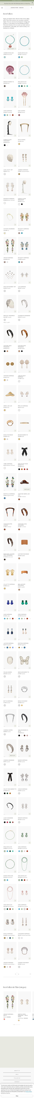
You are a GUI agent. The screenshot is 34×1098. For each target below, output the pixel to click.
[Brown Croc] (4, 559)
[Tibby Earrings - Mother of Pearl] (10, 452)
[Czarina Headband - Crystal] (10, 748)
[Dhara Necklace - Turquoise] (24, 41)
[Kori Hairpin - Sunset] (24, 99)
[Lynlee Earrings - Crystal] (24, 777)
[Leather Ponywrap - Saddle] (24, 542)
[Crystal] (7, 262)
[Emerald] (7, 793)
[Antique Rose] (27, 469)
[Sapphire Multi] (4, 498)
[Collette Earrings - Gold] (10, 572)
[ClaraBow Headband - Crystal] (24, 304)
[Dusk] (4, 86)
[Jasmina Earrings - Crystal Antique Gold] (24, 158)
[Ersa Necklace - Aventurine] (10, 835)
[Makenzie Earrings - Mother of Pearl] (10, 187)
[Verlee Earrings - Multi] (10, 246)
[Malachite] (22, 86)
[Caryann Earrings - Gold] (10, 364)
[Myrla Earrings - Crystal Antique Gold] (10, 922)
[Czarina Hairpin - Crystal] (10, 718)
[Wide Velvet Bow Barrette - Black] (24, 452)
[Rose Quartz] (10, 115)
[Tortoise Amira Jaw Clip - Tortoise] (24, 482)
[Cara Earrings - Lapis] (10, 602)
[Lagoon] (10, 938)
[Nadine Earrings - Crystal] (24, 748)
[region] (17, 3)
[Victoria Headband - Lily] (10, 217)
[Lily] (4, 233)
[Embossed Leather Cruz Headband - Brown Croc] (10, 542)
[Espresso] (24, 735)
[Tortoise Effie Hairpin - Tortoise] (10, 512)
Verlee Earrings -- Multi (9, 1015)
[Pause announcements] (32, 2)
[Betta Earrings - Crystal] (10, 689)
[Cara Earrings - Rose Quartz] (24, 893)
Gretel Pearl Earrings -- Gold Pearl (23, 1015)
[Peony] (27, 735)
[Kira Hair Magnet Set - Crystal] (10, 275)
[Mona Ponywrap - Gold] (10, 423)
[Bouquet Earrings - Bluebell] (24, 246)
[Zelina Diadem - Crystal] (10, 660)
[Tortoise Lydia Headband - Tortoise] (24, 512)
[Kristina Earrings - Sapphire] (24, 631)
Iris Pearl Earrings (19, 23)
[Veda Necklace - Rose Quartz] (10, 893)
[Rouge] (24, 469)
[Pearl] (19, 381)
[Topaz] (22, 469)
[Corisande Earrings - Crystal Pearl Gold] (24, 922)
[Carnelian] (13, 115)
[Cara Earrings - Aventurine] (24, 835)
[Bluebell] (22, 233)
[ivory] (4, 174)
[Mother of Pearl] (4, 203)
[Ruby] (7, 822)
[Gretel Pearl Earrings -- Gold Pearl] (24, 1001)
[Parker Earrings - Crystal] (24, 806)
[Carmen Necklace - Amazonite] (10, 41)
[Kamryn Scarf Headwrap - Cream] (24, 187)
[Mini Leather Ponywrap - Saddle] (24, 572)
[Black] (4, 145)
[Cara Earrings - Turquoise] (10, 99)
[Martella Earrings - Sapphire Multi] (10, 482)
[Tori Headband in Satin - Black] (24, 718)
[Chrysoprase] (27, 86)
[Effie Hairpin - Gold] (24, 128)
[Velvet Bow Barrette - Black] (10, 777)
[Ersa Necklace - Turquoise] (24, 70)
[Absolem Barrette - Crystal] (24, 660)
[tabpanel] (10, 41)
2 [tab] (5, 580)
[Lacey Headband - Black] (10, 806)
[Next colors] (30, 86)
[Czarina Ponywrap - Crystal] (24, 951)
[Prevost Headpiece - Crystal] (10, 304)
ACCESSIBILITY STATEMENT (17, 0)
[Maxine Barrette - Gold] (24, 423)
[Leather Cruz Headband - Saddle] (24, 334)
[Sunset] (19, 115)
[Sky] (13, 647)
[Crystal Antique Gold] (19, 174)
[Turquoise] (19, 57)
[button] (32, 7)
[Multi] (19, 233)
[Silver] (7, 380)
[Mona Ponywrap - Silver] (24, 689)
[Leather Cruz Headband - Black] (10, 334)
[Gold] (19, 144)
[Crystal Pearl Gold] (19, 938)
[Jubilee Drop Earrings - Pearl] (24, 364)
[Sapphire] (7, 647)
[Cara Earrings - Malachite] (24, 602)
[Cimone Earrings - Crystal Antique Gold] (10, 951)
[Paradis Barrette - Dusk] (10, 70)
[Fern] (13, 938)
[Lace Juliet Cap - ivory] (10, 158)
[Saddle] (7, 351)
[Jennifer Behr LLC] (17, 7)
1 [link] (15, 974)
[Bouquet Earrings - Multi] (24, 217)
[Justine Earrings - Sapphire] (10, 631)
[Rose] (10, 967)
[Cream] (7, 145)
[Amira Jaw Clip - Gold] (10, 394)
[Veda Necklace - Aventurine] (24, 864)
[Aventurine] (22, 57)
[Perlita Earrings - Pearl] (24, 394)
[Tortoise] (19, 499)
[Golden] (10, 647)
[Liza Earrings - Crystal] (24, 275)
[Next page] (30, 974)
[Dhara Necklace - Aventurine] (10, 864)
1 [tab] (4, 580)
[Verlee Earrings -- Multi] (10, 1001)
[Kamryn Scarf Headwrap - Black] (10, 128)
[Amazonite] (4, 57)
